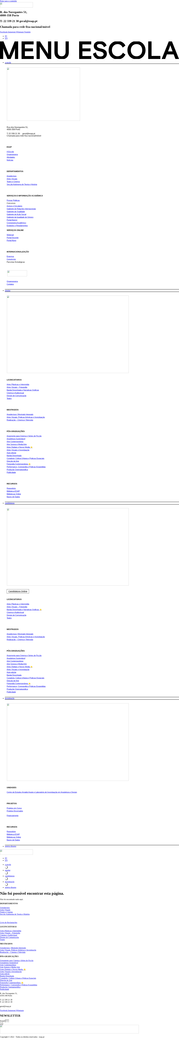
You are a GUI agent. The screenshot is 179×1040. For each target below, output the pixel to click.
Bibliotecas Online (14, 494)
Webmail (10, 235)
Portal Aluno (11, 240)
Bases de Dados (13, 497)
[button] (89, 50)
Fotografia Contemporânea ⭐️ (19, 683)
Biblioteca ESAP (13, 491)
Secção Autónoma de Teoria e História (22, 184)
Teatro (9, 398)
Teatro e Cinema (13, 182)
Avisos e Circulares (14, 206)
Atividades (11, 157)
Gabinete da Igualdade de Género (20, 217)
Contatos (10, 284)
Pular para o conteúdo (8, 1)
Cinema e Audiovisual (15, 393)
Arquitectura (11, 176)
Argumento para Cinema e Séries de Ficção (24, 436)
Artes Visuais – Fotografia (17, 387)
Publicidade (11, 472)
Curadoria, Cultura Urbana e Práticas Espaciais (25, 458)
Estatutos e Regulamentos (17, 226)
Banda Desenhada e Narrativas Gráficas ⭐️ (24, 610)
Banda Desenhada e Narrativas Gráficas (23, 390)
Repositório (11, 488)
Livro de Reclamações (8, 922)
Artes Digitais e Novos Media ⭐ (20, 447)
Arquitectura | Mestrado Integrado (20, 414)
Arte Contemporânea (15, 442)
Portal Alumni (12, 220)
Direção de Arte (13, 461)
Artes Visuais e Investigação (18, 450)
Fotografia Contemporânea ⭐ (19, 464)
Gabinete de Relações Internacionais (21, 209)
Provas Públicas (13, 200)
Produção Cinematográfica (17, 470)
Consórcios (11, 259)
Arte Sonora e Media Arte (17, 444)
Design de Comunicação (16, 396)
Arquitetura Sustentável (16, 439)
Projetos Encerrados (15, 811)
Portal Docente (13, 238)
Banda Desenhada (14, 456)
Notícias (10, 160)
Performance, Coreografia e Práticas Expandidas (26, 467)
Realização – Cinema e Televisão (20, 420)
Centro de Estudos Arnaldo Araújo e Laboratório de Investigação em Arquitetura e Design (42, 792)
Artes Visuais (12, 179)
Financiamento (12, 816)
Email (2, 1021)
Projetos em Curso (14, 808)
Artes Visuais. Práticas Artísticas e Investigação (26, 417)
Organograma (12, 154)
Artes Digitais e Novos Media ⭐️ (20, 667)
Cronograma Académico (16, 223)
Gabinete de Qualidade (16, 212)
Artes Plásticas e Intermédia (18, 384)
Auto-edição (11, 453)
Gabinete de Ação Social (16, 214)
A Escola (10, 152)
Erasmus (10, 256)
